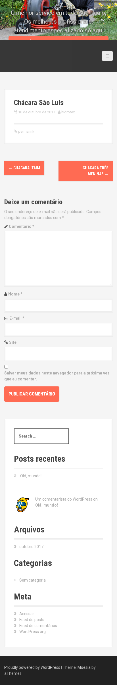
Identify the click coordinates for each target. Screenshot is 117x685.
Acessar (26, 613)
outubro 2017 (31, 546)
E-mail (16, 318)
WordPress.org (32, 631)
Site (12, 342)
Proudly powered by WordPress (32, 667)
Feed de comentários (38, 625)
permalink (25, 131)
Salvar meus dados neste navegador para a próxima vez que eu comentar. (57, 376)
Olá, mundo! (30, 476)
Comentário (21, 226)
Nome (15, 294)
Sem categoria (32, 580)
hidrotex (68, 112)
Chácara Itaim (24, 168)
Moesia (84, 667)
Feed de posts (31, 619)
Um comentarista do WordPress (63, 499)
